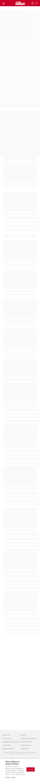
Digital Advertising (8, 748)
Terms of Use (6, 738)
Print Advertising (26, 745)
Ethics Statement (26, 742)
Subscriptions (6, 745)
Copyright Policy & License (10, 742)
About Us (24, 735)
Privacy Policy (10, 777)
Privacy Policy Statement (29, 738)
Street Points (25, 748)
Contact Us (6, 735)
